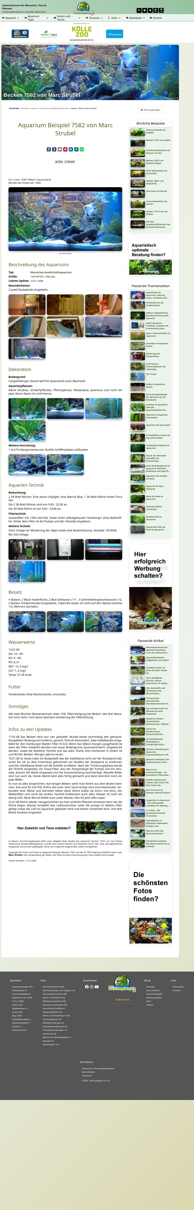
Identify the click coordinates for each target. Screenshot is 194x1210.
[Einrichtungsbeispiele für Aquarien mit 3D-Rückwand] (138, 400)
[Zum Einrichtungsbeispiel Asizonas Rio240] (138, 135)
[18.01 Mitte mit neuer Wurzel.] (103, 336)
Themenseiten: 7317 (51, 1044)
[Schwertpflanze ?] (27, 418)
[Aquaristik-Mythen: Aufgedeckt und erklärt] (138, 663)
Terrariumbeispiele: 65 (21, 994)
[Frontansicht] (65, 250)
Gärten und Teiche (63, 17)
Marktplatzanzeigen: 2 (21, 1019)
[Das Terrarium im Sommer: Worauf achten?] (138, 795)
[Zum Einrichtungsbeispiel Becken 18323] (138, 166)
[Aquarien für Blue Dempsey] (138, 492)
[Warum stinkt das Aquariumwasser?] (138, 836)
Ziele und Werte (152, 990)
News (148, 1001)
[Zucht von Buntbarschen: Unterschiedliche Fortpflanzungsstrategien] (138, 734)
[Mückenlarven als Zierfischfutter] (138, 308)
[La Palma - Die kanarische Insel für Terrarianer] (138, 816)
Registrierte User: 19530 (22, 997)
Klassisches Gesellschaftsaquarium (54, 108)
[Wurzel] (27, 474)
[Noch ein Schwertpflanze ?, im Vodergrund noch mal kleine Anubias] (27, 440)
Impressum (87, 1075)
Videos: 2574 (17, 1005)
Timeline (149, 1005)
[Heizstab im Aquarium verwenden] (138, 420)
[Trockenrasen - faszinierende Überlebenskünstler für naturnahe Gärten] (138, 704)
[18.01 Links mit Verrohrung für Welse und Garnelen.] (27, 358)
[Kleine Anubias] (65, 418)
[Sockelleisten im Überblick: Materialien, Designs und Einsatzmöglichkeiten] (138, 826)
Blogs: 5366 (17, 1015)
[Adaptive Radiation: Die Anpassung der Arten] (138, 765)
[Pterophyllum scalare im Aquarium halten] (138, 441)
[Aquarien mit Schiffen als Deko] (138, 481)
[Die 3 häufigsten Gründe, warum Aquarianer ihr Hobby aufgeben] (138, 683)
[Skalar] (27, 631)
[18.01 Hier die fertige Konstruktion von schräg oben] (27, 336)
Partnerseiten (178, 986)
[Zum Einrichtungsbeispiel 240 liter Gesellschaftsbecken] (138, 227)
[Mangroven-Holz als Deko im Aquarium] (138, 532)
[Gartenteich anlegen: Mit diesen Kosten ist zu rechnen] (138, 846)
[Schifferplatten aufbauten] (65, 474)
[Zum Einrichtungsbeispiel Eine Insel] (138, 197)
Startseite (25, 108)
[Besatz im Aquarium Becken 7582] (103, 631)
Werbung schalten (154, 997)
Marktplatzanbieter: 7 (21, 1023)
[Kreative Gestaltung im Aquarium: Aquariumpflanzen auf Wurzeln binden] (138, 755)
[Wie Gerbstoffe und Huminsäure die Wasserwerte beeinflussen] (138, 693)
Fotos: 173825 (18, 1001)
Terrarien (94, 18)
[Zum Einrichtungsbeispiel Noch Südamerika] (138, 176)
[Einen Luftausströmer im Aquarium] (138, 339)
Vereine (157, 18)
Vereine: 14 (16, 1026)
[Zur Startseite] (122, 991)
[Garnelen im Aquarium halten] (138, 349)
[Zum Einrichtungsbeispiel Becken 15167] (138, 146)
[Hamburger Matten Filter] (27, 581)
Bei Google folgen (152, 110)
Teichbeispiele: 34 (19, 990)
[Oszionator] (65, 559)
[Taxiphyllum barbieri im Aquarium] (138, 451)
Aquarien (10, 18)
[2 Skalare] (65, 631)
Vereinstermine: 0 (19, 1030)
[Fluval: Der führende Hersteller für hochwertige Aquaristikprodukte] (138, 461)
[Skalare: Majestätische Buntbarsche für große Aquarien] (138, 318)
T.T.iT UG (106, 1080)
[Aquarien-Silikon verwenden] (138, 512)
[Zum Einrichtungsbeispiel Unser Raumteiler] (138, 207)
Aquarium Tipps (33, 17)
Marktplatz (135, 18)
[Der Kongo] (138, 379)
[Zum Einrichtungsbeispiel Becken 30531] (138, 186)
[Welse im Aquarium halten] (138, 390)
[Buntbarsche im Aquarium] (138, 522)
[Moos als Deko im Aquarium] (138, 502)
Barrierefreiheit (88, 1072)
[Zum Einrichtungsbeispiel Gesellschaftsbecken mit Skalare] (138, 156)
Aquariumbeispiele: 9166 (22, 986)
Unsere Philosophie (154, 994)
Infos (114, 18)
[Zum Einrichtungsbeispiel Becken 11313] (138, 217)
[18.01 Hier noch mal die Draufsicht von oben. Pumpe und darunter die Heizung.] (65, 336)
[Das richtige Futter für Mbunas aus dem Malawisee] (138, 714)
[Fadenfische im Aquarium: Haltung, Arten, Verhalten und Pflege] (138, 298)
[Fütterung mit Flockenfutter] (138, 359)
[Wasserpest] (103, 418)
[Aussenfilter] (27, 559)
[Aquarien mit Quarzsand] (138, 430)
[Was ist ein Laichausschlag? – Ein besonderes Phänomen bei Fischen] (138, 775)
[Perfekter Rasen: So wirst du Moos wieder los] (138, 673)
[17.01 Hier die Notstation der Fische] (27, 314)
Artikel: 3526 (17, 1012)
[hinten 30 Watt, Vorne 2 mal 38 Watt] (103, 559)
